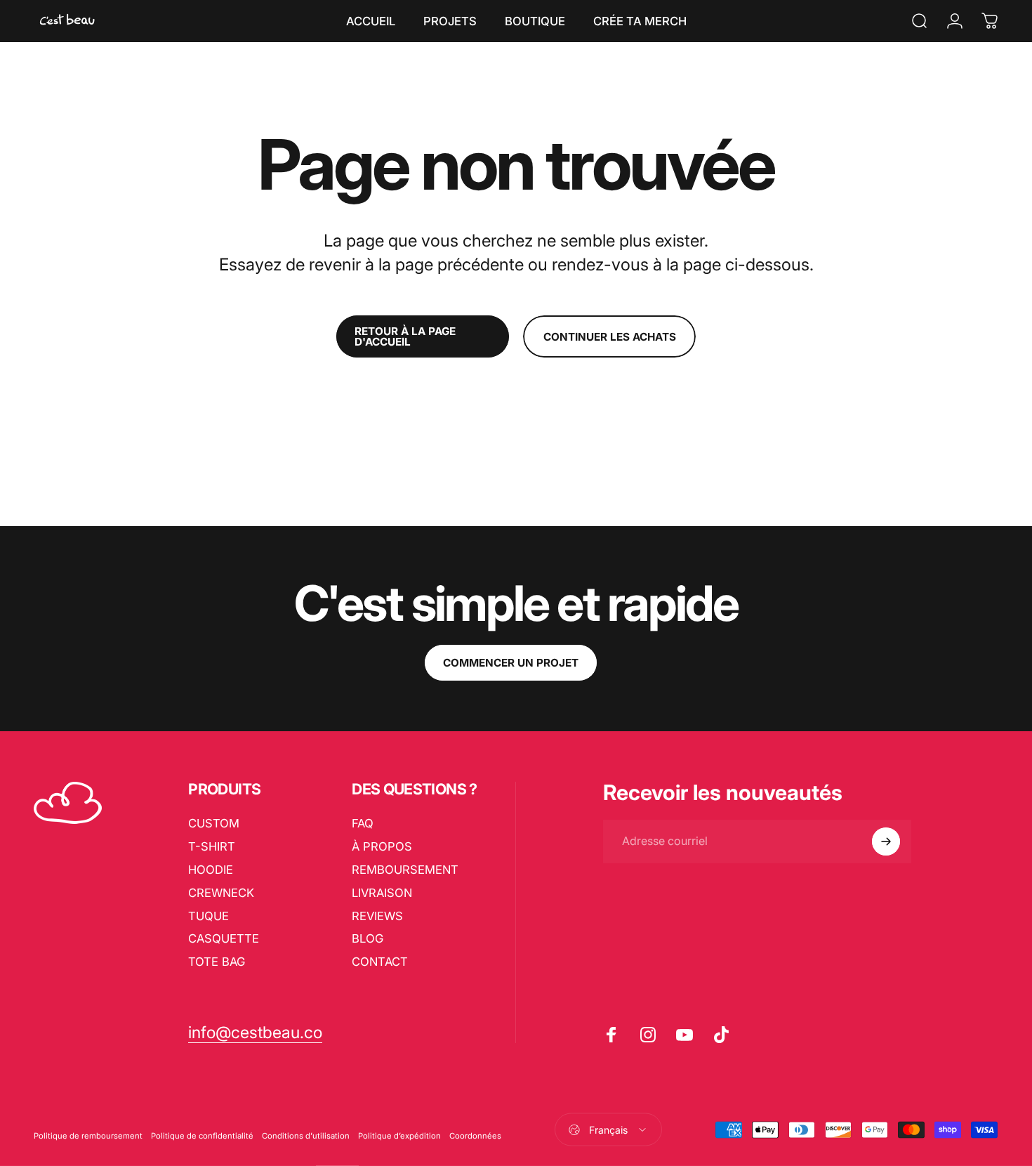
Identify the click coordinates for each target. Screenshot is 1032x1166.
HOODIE (210, 870)
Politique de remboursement (88, 1135)
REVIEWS (377, 916)
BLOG (367, 938)
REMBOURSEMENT (405, 870)
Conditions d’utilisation (306, 1135)
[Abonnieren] (886, 841)
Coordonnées (475, 1135)
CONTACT (380, 962)
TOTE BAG (216, 962)
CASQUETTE (223, 938)
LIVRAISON (382, 893)
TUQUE (208, 916)
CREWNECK (221, 893)
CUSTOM (213, 823)
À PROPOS (382, 846)
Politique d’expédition (399, 1135)
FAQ (362, 823)
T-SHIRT (211, 846)
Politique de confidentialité (202, 1135)
